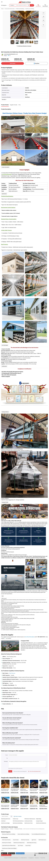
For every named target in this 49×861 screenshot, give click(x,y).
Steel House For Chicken (6, 842)
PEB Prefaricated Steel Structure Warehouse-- (18, 820)
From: (7, 755)
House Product (16, 839)
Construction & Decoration (10, 8)
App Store (4, 853)
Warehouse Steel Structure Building (8, 834)
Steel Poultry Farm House (31, 842)
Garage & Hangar (39, 820)
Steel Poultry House (42, 839)
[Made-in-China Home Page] (25, 2)
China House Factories (6, 839)
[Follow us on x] (41, 853)
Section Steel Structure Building (23, 834)
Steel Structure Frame (28, 823)
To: (7, 758)
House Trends (28, 845)
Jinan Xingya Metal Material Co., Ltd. (11, 54)
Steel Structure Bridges (5, 823)
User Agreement (31, 857)
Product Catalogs (18, 816)
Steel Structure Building (29, 8)
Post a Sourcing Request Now (34, 771)
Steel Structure (12, 673)
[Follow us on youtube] (44, 853)
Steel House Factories (25, 839)
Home (2, 8)
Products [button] (12, 5)
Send (10, 771)
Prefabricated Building (20, 8)
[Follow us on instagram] (42, 853)
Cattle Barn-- (3, 820)
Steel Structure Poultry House (19, 842)
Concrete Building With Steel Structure (39, 834)
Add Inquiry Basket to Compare (24, 46)
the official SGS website (29, 636)
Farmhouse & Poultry (28, 820)
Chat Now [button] (37, 63)
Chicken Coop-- (15, 818)
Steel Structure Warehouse (41, 823)
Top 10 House (20, 845)
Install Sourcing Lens (7, 855)
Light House (34, 839)
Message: (6, 761)
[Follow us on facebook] (39, 853)
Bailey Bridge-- (38, 818)
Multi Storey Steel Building (17, 823)
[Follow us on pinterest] (46, 853)
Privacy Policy (43, 857)
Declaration (37, 857)
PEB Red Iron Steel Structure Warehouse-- (30, 818)
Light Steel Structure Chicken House (8, 845)
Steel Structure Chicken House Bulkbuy (9, 848)
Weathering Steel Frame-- (5, 818)
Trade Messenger (20, 853)
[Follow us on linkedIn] (35, 855)
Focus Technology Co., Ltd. (16, 857)
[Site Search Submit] (32, 5)
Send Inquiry (12, 63)
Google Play (11, 853)
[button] (2, 2)
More (2, 850)
